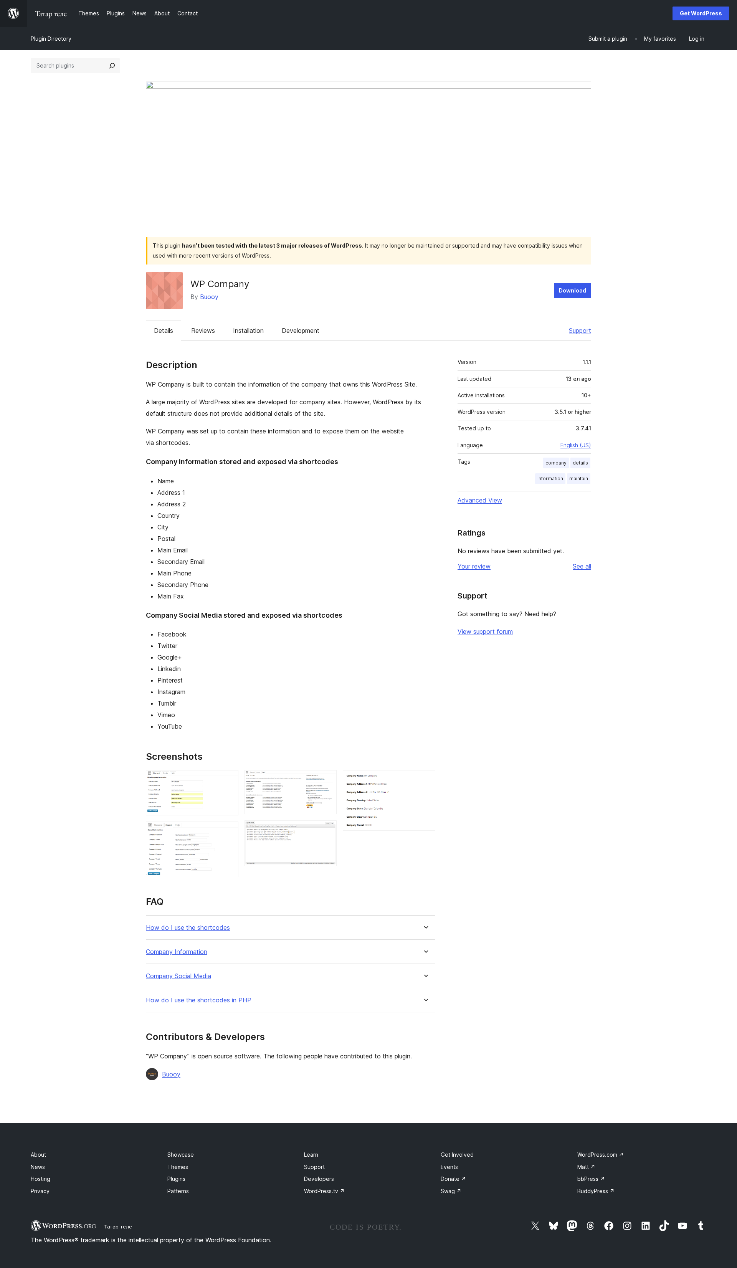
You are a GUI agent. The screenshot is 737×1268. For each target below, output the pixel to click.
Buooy (209, 297)
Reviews (203, 330)
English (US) (575, 445)
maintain (578, 478)
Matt (586, 1167)
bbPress (591, 1178)
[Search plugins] (112, 65)
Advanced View (480, 500)
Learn (311, 1154)
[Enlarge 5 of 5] (425, 780)
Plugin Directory (51, 38)
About (38, 1154)
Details (163, 330)
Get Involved (457, 1154)
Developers (319, 1178)
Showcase (180, 1154)
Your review (474, 566)
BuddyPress (596, 1191)
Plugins (176, 1178)
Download (572, 290)
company (556, 463)
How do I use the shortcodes (188, 927)
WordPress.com (600, 1154)
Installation (248, 330)
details (580, 463)
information (550, 478)
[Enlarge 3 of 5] (326, 780)
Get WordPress (701, 13)
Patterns (178, 1191)
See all (582, 566)
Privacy (40, 1191)
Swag (451, 1191)
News (38, 1167)
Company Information (176, 952)
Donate (453, 1178)
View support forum (485, 631)
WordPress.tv (324, 1191)
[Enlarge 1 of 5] (228, 780)
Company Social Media (178, 976)
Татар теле (118, 1226)
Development (300, 330)
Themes (177, 1167)
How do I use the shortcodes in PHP (198, 1000)
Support (580, 330)
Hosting (40, 1178)
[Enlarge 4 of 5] (326, 831)
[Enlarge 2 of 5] (228, 832)
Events (449, 1167)
